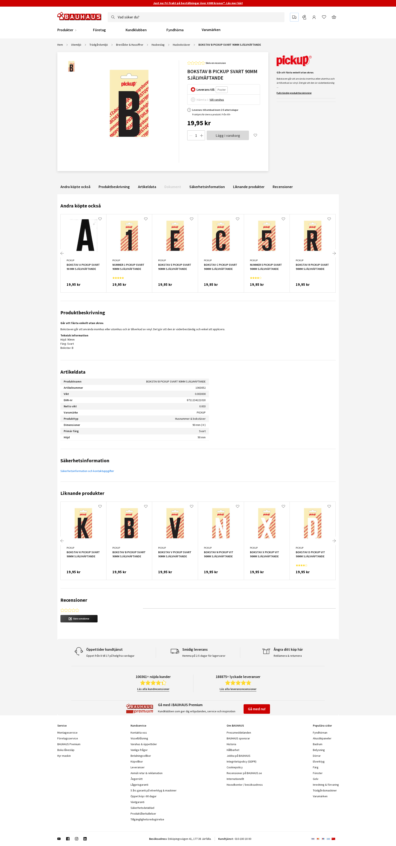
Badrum (317, 744)
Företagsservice (67, 738)
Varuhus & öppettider (144, 744)
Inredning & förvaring (326, 784)
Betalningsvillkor (141, 756)
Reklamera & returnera (288, 656)
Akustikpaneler (322, 738)
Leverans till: (206, 89)
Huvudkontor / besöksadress (245, 784)
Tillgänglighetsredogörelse (147, 819)
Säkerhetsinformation (207, 186)
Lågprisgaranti (139, 784)
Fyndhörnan (320, 732)
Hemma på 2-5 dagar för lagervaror (203, 656)
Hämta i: (203, 100)
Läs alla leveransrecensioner (238, 689)
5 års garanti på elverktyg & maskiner (154, 790)
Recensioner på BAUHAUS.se (244, 773)
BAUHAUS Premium (68, 744)
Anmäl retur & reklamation (147, 773)
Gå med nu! (257, 709)
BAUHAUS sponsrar (238, 738)
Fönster (318, 773)
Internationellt (235, 779)
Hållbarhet (233, 750)
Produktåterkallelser (143, 813)
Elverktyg (319, 761)
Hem (60, 44)
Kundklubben (136, 30)
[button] (79, 618)
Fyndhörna (175, 30)
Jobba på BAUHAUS (238, 756)
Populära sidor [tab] (322, 725)
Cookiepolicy (235, 767)
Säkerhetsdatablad (142, 808)
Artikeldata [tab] (72, 372)
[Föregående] (62, 253)
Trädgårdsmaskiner (325, 790)
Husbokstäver (181, 44)
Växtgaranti (137, 802)
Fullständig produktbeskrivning (294, 92)
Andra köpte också (75, 186)
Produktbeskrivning (114, 186)
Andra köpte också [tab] (80, 206)
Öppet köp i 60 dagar (144, 796)
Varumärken (211, 29)
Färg (315, 767)
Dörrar (317, 756)
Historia (231, 744)
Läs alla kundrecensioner (153, 689)
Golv (315, 779)
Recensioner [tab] (73, 600)
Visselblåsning (139, 738)
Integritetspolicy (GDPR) (241, 761)
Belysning (319, 750)
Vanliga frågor (139, 750)
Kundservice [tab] (138, 725)
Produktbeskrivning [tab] (82, 312)
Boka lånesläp (65, 750)
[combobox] (196, 17)
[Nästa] (334, 253)
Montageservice (67, 732)
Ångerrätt (137, 779)
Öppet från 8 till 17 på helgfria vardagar (110, 656)
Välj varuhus (217, 99)
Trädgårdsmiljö (99, 44)
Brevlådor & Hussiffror (129, 44)
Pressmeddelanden (239, 732)
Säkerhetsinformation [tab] (84, 460)
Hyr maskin (64, 756)
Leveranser (138, 767)
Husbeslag (158, 44)
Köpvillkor (137, 761)
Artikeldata (147, 186)
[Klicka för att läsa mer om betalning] (325, 838)
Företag (99, 30)
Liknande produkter (248, 186)
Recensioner (283, 186)
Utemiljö (76, 44)
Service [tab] (62, 725)
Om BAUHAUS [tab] (235, 725)
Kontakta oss (139, 732)
